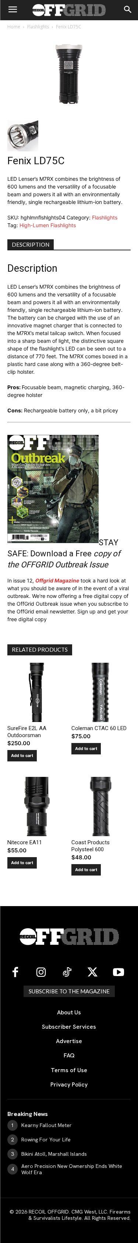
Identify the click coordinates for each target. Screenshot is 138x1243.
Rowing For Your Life (46, 1139)
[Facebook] (15, 973)
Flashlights (38, 27)
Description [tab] (30, 244)
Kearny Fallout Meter (46, 1125)
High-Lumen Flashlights (48, 225)
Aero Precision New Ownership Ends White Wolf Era (71, 1169)
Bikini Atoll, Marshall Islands (54, 1154)
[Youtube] (118, 973)
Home (13, 27)
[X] (93, 973)
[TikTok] (67, 973)
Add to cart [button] (22, 755)
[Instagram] (41, 973)
